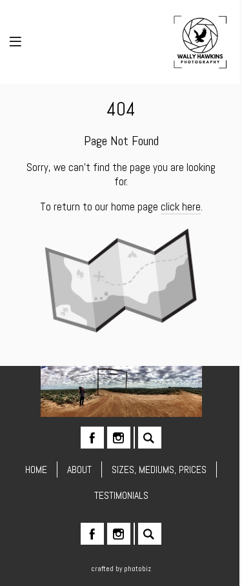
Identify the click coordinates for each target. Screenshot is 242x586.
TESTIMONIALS (121, 495)
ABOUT (79, 469)
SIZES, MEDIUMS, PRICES (159, 469)
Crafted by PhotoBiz (121, 568)
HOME (36, 469)
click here (181, 206)
